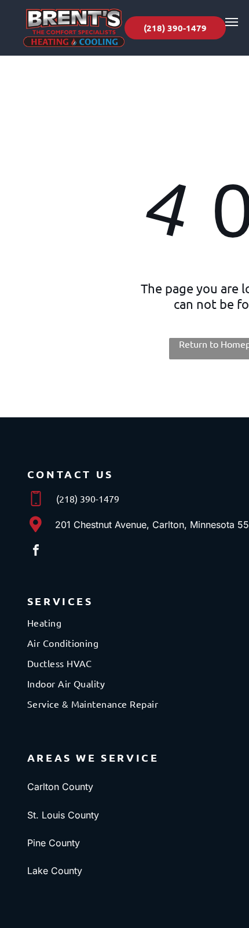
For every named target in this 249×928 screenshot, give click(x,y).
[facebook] (36, 551)
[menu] (231, 22)
